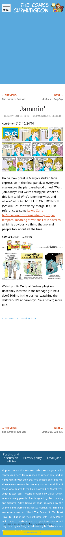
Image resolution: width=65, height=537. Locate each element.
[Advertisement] (32, 49)
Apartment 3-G (10, 318)
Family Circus (28, 318)
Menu (6, 10)
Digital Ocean (55, 493)
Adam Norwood (27, 503)
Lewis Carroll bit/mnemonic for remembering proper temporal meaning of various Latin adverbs (31, 215)
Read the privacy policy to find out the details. (31, 525)
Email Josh (54, 458)
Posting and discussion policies (11, 457)
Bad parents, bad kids (14, 99)
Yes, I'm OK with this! (32, 533)
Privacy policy (32, 458)
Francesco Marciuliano (39, 507)
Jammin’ (32, 109)
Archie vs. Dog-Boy (52, 99)
